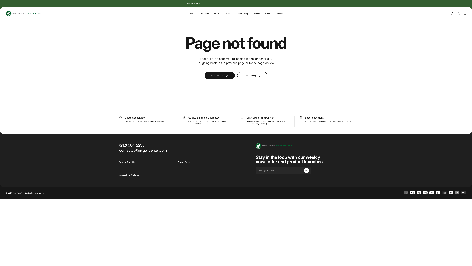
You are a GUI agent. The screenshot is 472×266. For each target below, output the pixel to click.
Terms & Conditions (128, 162)
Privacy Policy (184, 162)
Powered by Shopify (39, 193)
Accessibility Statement (129, 175)
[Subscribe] (306, 170)
